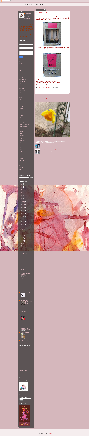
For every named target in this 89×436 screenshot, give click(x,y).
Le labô (22, 308)
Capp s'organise (22, 88)
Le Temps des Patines (25, 332)
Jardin (20, 110)
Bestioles (21, 68)
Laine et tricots (22, 113)
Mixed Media (21, 138)
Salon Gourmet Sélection (23, 147)
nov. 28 (24, 204)
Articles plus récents (40, 91)
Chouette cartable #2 (28, 315)
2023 (22, 183)
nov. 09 (24, 216)
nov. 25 (24, 208)
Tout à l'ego (21, 162)
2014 (22, 190)
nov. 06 (24, 221)
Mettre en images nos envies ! (26, 329)
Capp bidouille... (22, 77)
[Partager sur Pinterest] (57, 87)
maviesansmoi (23, 265)
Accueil (52, 91)
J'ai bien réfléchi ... (24, 275)
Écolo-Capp (21, 104)
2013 (22, 192)
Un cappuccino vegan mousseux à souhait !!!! (48, 149)
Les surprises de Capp (23, 129)
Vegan (20, 165)
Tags (20, 154)
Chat (20, 93)
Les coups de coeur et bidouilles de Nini (25, 253)
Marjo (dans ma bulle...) (25, 292)
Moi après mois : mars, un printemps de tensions (45, 98)
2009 (22, 198)
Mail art (20, 133)
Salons (20, 149)
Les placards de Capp (23, 126)
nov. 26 (24, 207)
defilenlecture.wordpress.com (26, 287)
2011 (22, 195)
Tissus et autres (22, 160)
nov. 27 (24, 205)
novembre (23, 201)
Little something (24, 282)
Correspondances (22, 97)
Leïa (20, 117)
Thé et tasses (21, 158)
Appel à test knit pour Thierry (25, 279)
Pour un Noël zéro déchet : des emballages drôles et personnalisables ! (26, 310)
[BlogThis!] (54, 87)
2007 (22, 245)
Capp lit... (21, 84)
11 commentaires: (48, 87)
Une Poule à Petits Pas (25, 278)
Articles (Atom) (55, 95)
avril (22, 237)
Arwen (20, 65)
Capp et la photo (22, 83)
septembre (24, 229)
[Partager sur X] (55, 87)
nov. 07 (24, 219)
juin (22, 234)
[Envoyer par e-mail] (53, 87)
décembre (23, 199)
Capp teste (21, 92)
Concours (21, 95)
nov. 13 (24, 215)
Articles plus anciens (64, 91)
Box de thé (21, 74)
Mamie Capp (21, 135)
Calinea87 (22, 269)
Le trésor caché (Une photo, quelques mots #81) (28, 302)
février (23, 240)
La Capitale (21, 111)
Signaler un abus (23, 370)
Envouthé (21, 106)
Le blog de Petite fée (24, 328)
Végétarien (21, 167)
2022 (21, 270)
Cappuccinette (28, 13)
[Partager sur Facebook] (56, 87)
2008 (22, 243)
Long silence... (23, 254)
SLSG (20, 151)
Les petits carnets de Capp (24, 124)
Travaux (20, 163)
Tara (20, 156)
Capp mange (21, 86)
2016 (22, 187)
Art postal (21, 63)
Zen (20, 169)
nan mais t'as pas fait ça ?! (25, 266)
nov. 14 (24, 213)
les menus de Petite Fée (25, 323)
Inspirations (21, 108)
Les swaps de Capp (22, 131)
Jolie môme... (23, 283)
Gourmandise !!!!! (42, 13)
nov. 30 (24, 202)
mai (22, 235)
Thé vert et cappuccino (31, 4)
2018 (22, 184)
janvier (23, 241)
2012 (22, 193)
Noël (20, 144)
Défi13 (20, 102)
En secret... (23, 314)
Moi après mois (22, 140)
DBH (20, 99)
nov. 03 (24, 224)
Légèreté (21, 115)
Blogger (50, 433)
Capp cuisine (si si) (22, 79)
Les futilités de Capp (23, 120)
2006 (22, 246)
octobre (23, 227)
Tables (20, 153)
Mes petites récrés (24, 300)
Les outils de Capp (22, 122)
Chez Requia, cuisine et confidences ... (25, 274)
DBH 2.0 (20, 101)
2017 (22, 186)
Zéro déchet (21, 171)
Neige (20, 142)
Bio (20, 72)
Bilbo (20, 70)
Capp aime (21, 75)
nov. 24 (24, 210)
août (22, 231)
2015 (22, 189)
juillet (23, 232)
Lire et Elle (21, 347)
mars (23, 238)
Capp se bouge (22, 90)
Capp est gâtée (22, 81)
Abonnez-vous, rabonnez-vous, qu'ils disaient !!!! (43, 140)
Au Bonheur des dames (25, 340)
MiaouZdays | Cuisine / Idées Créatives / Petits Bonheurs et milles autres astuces (26, 259)
